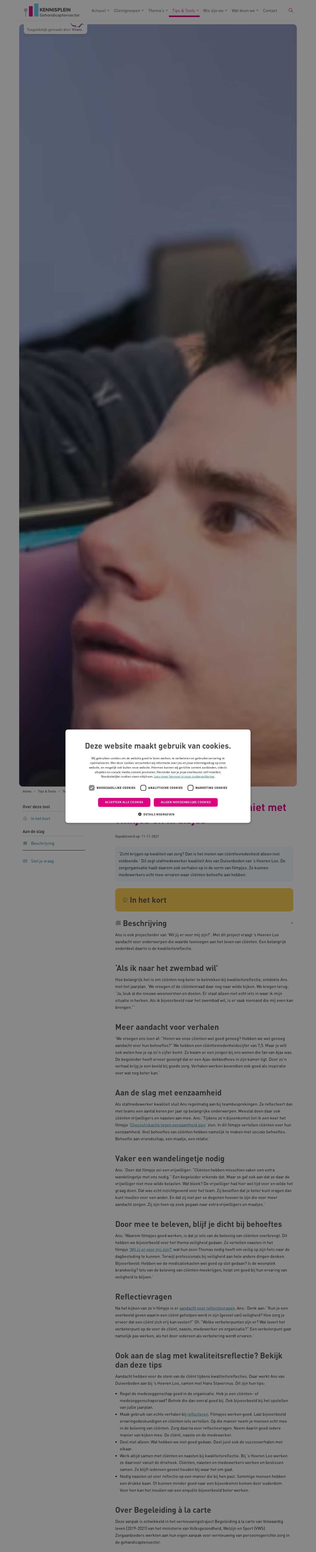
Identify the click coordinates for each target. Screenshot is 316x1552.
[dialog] (158, 776)
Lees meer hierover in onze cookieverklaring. (184, 776)
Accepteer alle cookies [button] (124, 802)
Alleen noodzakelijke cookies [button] (186, 802)
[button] (158, 814)
